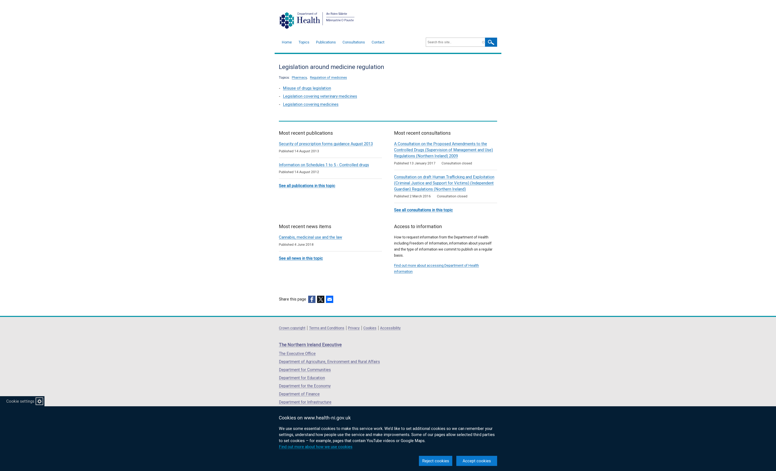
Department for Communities (305, 369)
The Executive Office (297, 353)
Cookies (369, 328)
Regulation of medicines (328, 77)
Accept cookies (477, 460)
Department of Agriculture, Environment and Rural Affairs (329, 361)
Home (287, 42)
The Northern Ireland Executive (310, 344)
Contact (378, 42)
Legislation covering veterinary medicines (320, 96)
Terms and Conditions (326, 328)
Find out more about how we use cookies (315, 446)
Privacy (354, 328)
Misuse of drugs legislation (307, 88)
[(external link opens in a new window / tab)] (311, 299)
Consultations (354, 42)
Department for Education (302, 377)
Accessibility (390, 328)
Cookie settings (20, 401)
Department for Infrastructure (305, 402)
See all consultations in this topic (423, 209)
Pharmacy (299, 77)
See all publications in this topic (307, 185)
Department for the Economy (305, 385)
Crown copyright (292, 328)
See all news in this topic (301, 258)
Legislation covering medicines (310, 104)
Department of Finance (299, 394)
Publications (326, 42)
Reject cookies (435, 460)
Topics (303, 42)
